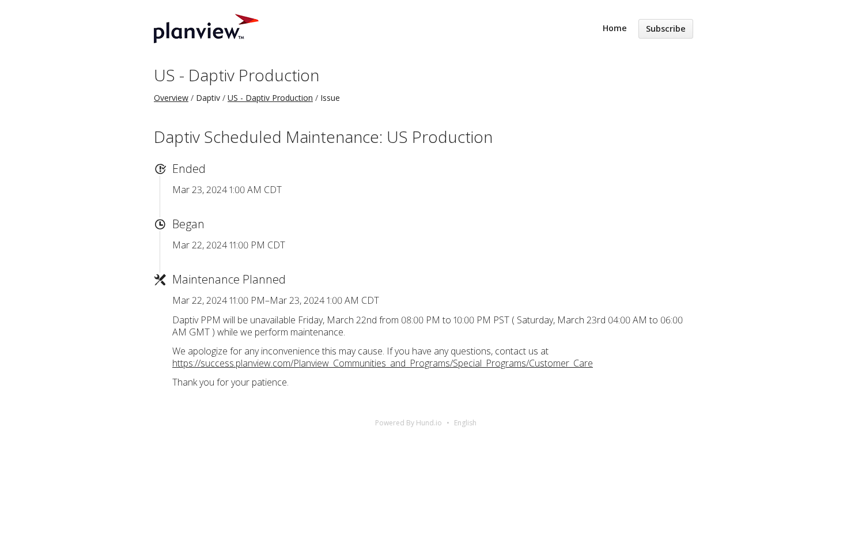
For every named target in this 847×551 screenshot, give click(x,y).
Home (615, 27)
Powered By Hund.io (408, 423)
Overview (171, 97)
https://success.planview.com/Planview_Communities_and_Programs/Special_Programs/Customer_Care (382, 363)
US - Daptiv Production (236, 75)
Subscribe (666, 28)
